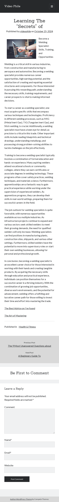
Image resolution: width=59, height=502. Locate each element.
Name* (8, 439)
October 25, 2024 (43, 31)
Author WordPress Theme (21, 499)
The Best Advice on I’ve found (19, 308)
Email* (7, 452)
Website (8, 465)
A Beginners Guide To (29, 355)
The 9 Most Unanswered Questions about (29, 345)
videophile (25, 31)
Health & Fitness (27, 326)
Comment (9, 407)
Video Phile (12, 6)
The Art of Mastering (15, 315)
